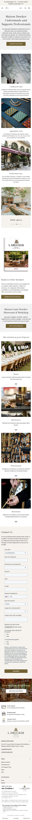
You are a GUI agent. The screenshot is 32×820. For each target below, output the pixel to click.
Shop (2, 780)
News (2, 769)
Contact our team (16, 44)
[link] (16, 201)
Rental (3, 783)
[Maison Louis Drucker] (7, 8)
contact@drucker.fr (6, 749)
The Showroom (5, 764)
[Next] (20, 224)
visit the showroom (16, 326)
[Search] (25, 8)
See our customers (16, 691)
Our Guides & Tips (6, 767)
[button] (29, 8)
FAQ (2, 772)
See (16, 384)
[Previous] (11, 224)
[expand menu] (2, 8)
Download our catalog (13, 296)
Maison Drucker (5, 762)
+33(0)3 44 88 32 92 (6, 752)
